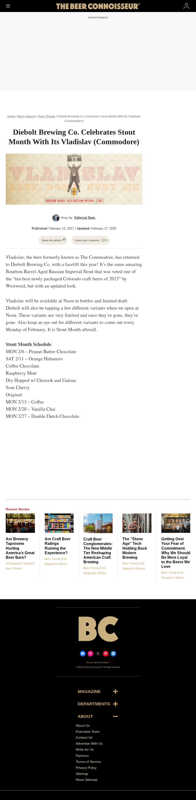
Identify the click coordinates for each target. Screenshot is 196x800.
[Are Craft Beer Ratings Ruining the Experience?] (59, 523)
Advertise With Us (89, 743)
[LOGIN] (186, 6)
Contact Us (84, 737)
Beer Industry (27, 116)
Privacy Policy (86, 768)
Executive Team (88, 731)
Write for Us (85, 749)
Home (11, 116)
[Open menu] (8, 6)
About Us (83, 725)
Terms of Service (88, 762)
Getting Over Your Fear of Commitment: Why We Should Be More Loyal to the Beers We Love (175, 552)
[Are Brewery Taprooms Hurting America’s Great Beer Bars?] (20, 523)
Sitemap (82, 774)
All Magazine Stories (19, 563)
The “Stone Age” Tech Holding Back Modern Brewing (134, 548)
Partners (82, 756)
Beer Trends (46, 116)
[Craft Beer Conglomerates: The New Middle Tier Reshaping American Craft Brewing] (98, 523)
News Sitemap (87, 780)
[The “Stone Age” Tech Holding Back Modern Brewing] (137, 523)
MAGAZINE (89, 691)
